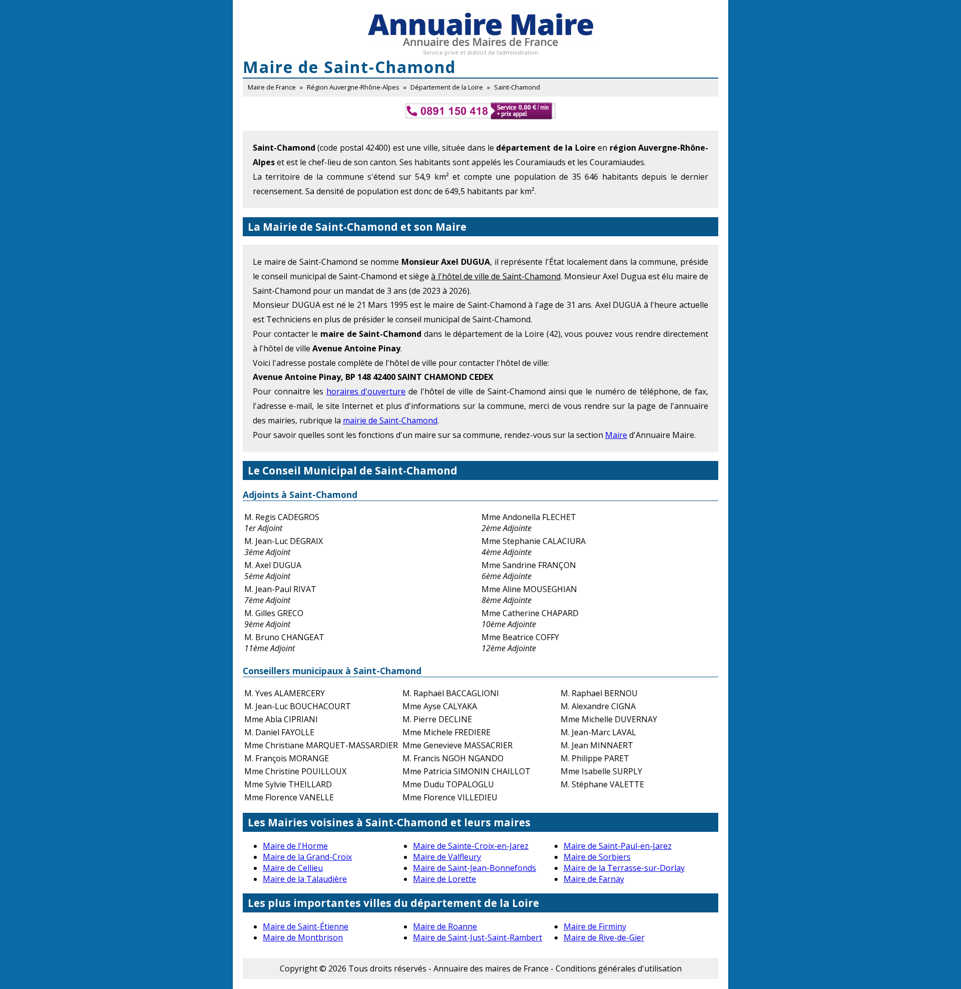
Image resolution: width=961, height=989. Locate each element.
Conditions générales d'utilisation (619, 968)
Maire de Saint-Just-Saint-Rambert (477, 937)
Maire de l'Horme (295, 845)
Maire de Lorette (444, 878)
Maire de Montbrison (303, 937)
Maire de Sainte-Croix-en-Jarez (471, 845)
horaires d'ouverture (366, 391)
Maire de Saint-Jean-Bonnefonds (474, 867)
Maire (616, 434)
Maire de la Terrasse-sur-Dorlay (624, 867)
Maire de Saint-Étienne (305, 926)
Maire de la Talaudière (305, 878)
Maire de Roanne (445, 926)
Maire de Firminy (595, 926)
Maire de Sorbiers (597, 856)
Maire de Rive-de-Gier (604, 937)
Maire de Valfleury (447, 856)
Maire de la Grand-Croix (307, 856)
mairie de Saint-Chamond (390, 420)
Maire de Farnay (594, 878)
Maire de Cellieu (293, 867)
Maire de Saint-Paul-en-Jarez (618, 845)
